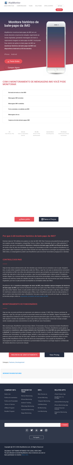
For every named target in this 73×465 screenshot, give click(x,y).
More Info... (25, 455)
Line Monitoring (42, 411)
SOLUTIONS (38, 5)
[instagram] (46, 430)
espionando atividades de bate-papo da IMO (34, 296)
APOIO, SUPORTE (48, 5)
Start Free (59, 9)
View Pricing (54, 355)
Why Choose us (42, 394)
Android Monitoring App (61, 401)
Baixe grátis (25, 219)
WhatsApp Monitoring (27, 406)
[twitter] (31, 430)
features (12, 362)
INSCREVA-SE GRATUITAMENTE (24, 355)
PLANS (30, 5)
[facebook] (27, 430)
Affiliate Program (9, 408)
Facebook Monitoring (27, 409)
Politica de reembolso (10, 397)
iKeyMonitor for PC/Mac (59, 397)
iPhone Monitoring (26, 399)
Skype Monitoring (26, 413)
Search (65, 425)
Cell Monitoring (42, 404)
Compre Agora (13, 68)
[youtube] (36, 430)
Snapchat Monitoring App (61, 412)
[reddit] (41, 430)
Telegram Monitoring (44, 401)
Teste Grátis (14, 61)
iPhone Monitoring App (61, 405)
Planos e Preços (49, 219)
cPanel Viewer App (60, 394)
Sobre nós (7, 394)
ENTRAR (60, 6)
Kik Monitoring (42, 408)
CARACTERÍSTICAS (9, 5)
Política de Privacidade (11, 401)
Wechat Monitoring (26, 396)
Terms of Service (9, 404)
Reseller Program (9, 411)
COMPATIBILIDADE (21, 5)
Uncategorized (19, 362)
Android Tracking (26, 402)
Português (36, 437)
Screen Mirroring (42, 397)
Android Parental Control (59, 408)
